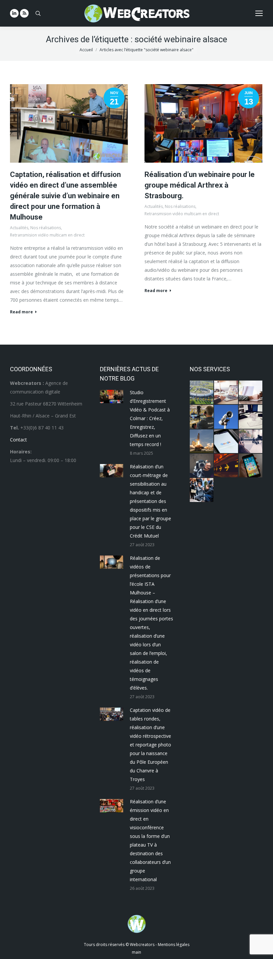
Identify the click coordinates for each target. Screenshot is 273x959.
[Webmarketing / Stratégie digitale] (226, 466)
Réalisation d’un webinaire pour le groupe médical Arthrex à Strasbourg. (199, 185)
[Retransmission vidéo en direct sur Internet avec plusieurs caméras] (202, 417)
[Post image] (111, 396)
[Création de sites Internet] (226, 393)
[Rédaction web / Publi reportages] (251, 417)
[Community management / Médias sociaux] (251, 466)
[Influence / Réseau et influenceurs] (202, 466)
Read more (21, 312)
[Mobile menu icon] (259, 13)
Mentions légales (173, 944)
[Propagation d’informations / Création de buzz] (226, 417)
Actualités (19, 228)
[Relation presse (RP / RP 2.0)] (202, 490)
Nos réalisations (45, 228)
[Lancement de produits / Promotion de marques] (202, 441)
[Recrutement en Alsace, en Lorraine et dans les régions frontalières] (251, 393)
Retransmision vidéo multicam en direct (47, 235)
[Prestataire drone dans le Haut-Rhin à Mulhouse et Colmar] (202, 393)
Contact (18, 439)
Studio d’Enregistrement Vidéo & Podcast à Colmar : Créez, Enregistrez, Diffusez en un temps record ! (150, 418)
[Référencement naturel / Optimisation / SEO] (226, 441)
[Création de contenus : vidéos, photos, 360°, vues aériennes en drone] (251, 441)
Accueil (86, 50)
